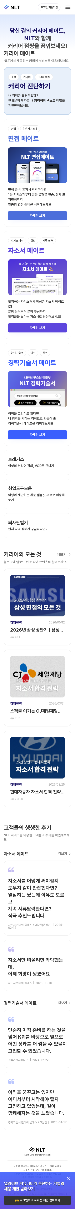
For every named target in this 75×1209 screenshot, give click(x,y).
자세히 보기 (37, 216)
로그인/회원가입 (49, 7)
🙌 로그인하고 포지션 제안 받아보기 (37, 1200)
